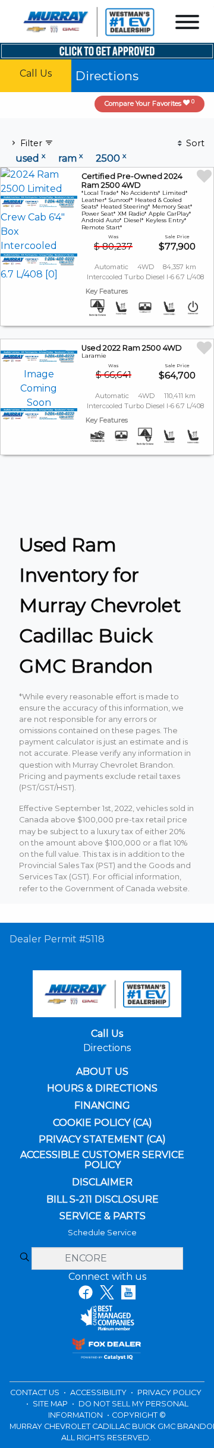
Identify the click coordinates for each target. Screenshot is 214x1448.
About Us (102, 1072)
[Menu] (187, 24)
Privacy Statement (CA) (102, 1139)
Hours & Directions (102, 1088)
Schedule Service (102, 1232)
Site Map (51, 1403)
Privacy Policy (169, 1392)
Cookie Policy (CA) (102, 1123)
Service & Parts (102, 1216)
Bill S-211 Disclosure (102, 1199)
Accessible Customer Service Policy (102, 1160)
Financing (102, 1105)
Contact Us (35, 1392)
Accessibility (99, 1392)
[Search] (24, 1258)
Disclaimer (102, 1182)
